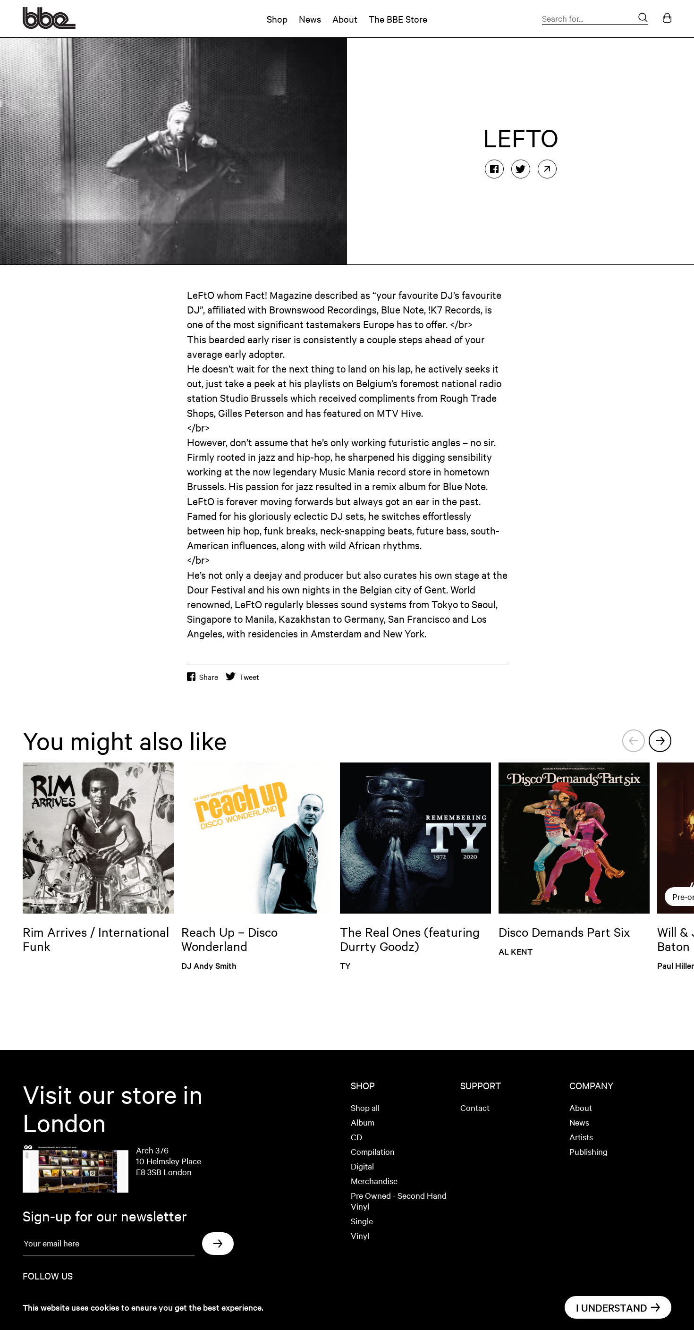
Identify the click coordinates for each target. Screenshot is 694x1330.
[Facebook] (494, 169)
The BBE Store (398, 19)
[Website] (547, 169)
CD (356, 1136)
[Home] (49, 25)
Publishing (588, 1151)
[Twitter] (520, 169)
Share (208, 677)
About (344, 19)
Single (362, 1220)
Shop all (365, 1107)
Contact (475, 1107)
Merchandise (374, 1180)
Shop (277, 19)
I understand (611, 1307)
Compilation (373, 1151)
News (310, 19)
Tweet (249, 677)
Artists (581, 1136)
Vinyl (360, 1235)
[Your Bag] (667, 19)
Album (362, 1122)
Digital (362, 1166)
